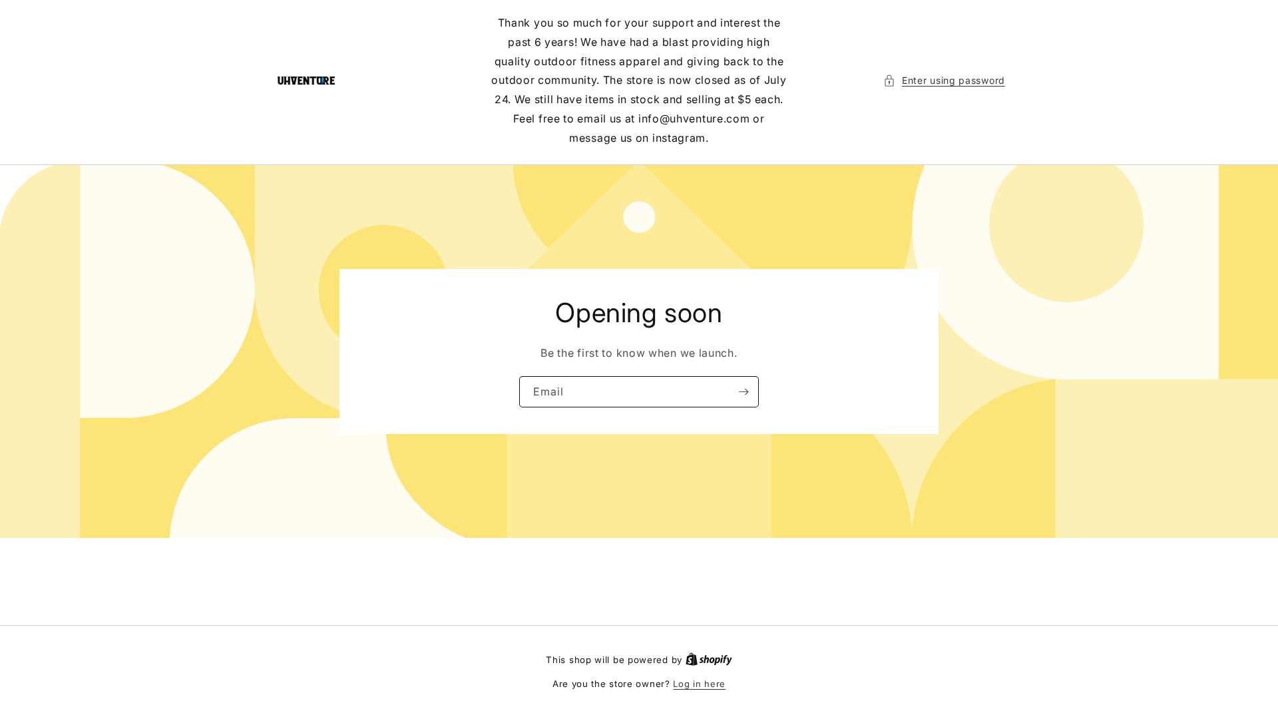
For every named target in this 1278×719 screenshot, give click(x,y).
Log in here (699, 683)
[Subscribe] (743, 391)
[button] (944, 80)
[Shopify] (709, 659)
